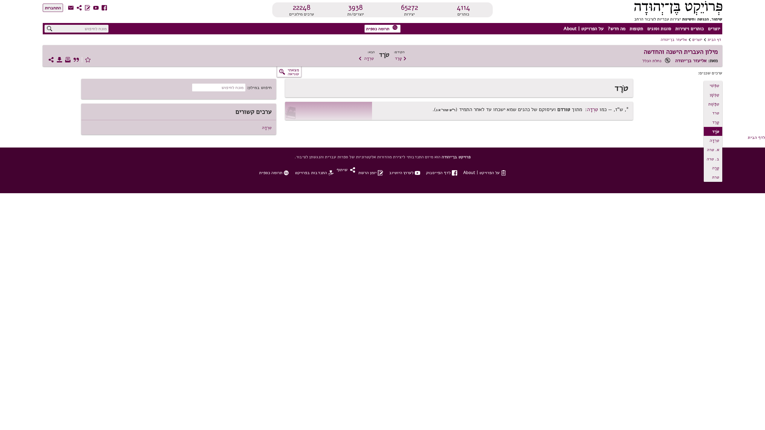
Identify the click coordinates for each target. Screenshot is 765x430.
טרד (715, 113)
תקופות (636, 28)
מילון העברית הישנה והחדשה (681, 51)
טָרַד (401, 58)
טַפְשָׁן (714, 95)
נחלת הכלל (651, 61)
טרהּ (715, 177)
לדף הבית (756, 137)
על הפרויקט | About (584, 28)
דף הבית (714, 39)
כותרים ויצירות (689, 28)
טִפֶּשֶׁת (713, 104)
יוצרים (714, 28)
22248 (301, 7)
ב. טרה (713, 159)
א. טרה (713, 150)
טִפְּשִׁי (714, 85)
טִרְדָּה (366, 58)
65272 (409, 7)
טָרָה (715, 168)
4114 (463, 7)
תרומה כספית (382, 28)
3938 (355, 7)
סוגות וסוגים (659, 28)
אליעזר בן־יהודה (674, 39)
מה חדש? (616, 28)
